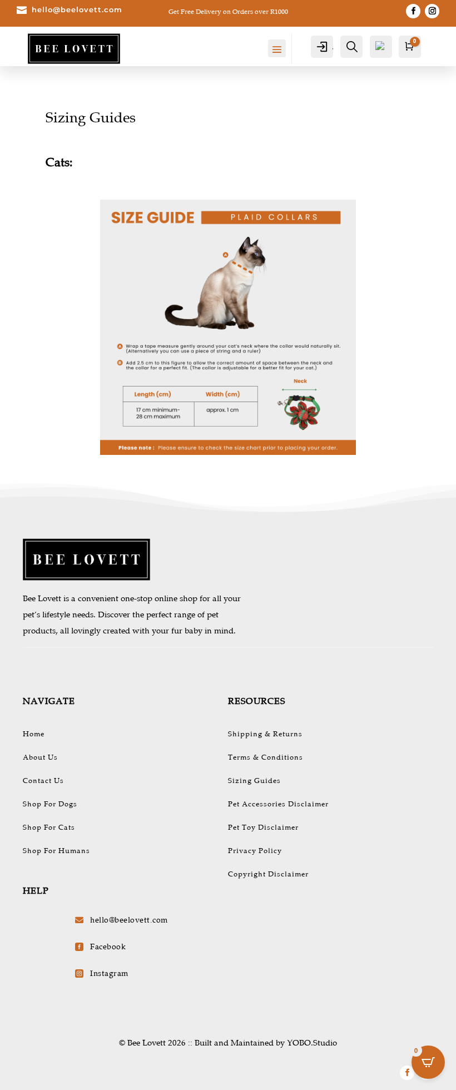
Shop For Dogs (50, 804)
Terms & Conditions (265, 757)
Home (33, 734)
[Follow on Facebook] (413, 11)
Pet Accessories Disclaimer (278, 804)
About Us (40, 757)
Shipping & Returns (265, 734)
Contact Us (43, 780)
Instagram (109, 973)
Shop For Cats (49, 827)
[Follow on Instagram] (432, 11)
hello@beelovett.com (77, 9)
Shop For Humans (56, 850)
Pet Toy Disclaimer (263, 827)
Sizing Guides (254, 780)
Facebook (108, 947)
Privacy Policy (255, 850)
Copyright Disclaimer (268, 874)
